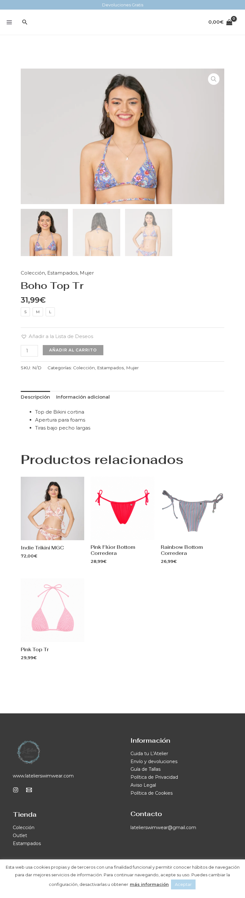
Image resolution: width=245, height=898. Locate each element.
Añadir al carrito (73, 350)
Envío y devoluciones (153, 761)
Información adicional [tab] (83, 397)
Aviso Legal (143, 785)
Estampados (62, 273)
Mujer (87, 273)
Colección (33, 273)
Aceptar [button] (183, 884)
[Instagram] (16, 790)
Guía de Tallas (145, 769)
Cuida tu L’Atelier (149, 753)
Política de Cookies (151, 793)
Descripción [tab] (35, 397)
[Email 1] (29, 790)
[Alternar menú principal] (9, 22)
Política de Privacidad (154, 777)
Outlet (20, 835)
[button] (25, 22)
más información (149, 884)
